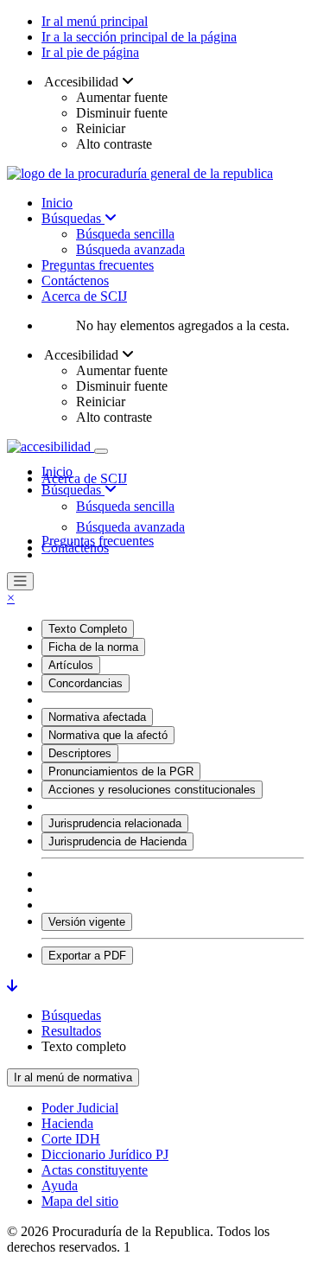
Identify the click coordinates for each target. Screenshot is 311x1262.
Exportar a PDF (87, 955)
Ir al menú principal (94, 21)
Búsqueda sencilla (125, 233)
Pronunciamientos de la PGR (121, 771)
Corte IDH (70, 1138)
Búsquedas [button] (73, 489)
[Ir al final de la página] (12, 985)
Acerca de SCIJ (84, 296)
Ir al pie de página (90, 52)
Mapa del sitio (79, 1201)
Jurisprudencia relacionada (114, 823)
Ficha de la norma (93, 647)
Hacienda (67, 1123)
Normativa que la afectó (108, 735)
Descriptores (79, 753)
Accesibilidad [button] (81, 81)
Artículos (70, 665)
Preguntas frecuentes (97, 265)
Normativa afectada (97, 717)
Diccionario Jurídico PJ (104, 1154)
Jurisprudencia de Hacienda (117, 841)
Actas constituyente (94, 1170)
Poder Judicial (79, 1107)
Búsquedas (73, 218)
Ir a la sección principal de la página (139, 36)
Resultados (71, 1030)
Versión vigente (86, 921)
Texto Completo (87, 628)
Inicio (57, 202)
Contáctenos (75, 280)
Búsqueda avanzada (130, 249)
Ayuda (59, 1185)
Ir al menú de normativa (73, 1077)
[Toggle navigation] (101, 451)
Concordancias (85, 683)
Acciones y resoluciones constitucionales (152, 789)
